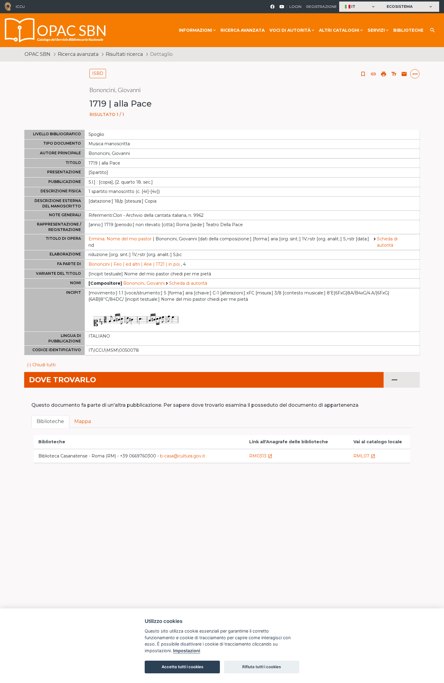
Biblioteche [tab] (50, 421)
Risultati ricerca (124, 54)
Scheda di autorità (387, 242)
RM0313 (260, 456)
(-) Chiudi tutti (41, 364)
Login (295, 6)
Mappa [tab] (82, 421)
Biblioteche (408, 30)
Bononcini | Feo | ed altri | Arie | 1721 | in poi (134, 264)
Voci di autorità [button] (289, 30)
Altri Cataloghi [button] (339, 30)
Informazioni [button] (195, 30)
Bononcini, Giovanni (144, 283)
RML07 (364, 456)
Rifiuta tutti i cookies (261, 666)
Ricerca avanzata (242, 30)
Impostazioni (186, 650)
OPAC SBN (37, 54)
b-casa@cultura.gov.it (182, 456)
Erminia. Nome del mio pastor (120, 239)
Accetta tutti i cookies (182, 666)
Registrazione (321, 6)
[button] (360, 7)
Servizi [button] (376, 30)
